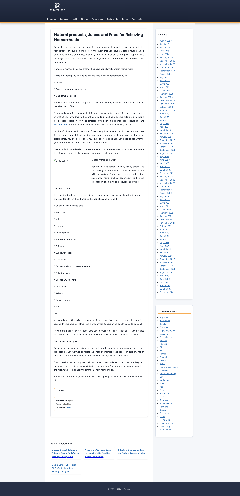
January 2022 (166, 216)
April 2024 (165, 127)
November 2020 (167, 262)
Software (164, 406)
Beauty (163, 324)
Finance (84, 19)
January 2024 (166, 137)
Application (165, 317)
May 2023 (164, 163)
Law (162, 377)
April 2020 (165, 285)
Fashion (163, 340)
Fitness (163, 347)
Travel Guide (166, 420)
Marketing (164, 380)
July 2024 (164, 117)
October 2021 (166, 226)
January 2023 (166, 176)
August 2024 (166, 113)
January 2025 (166, 97)
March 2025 (165, 90)
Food (162, 350)
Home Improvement (169, 367)
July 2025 (164, 77)
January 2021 (166, 256)
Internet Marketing (168, 373)
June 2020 (165, 279)
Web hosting (165, 429)
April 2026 (165, 54)
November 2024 (167, 103)
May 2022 (164, 203)
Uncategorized (167, 423)
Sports (163, 410)
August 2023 (166, 153)
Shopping (51, 19)
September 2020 (168, 269)
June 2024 (165, 120)
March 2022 (165, 209)
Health (75, 19)
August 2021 (165, 232)
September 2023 (168, 150)
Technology (97, 19)
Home (162, 363)
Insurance (164, 370)
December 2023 (167, 140)
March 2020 (165, 289)
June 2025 (165, 80)
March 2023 (165, 170)
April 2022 (165, 206)
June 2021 (164, 239)
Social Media (112, 19)
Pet (161, 386)
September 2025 (168, 70)
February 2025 (167, 94)
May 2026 (164, 50)
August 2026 (166, 41)
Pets (162, 390)
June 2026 (165, 47)
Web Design (165, 426)
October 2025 (166, 67)
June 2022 (165, 199)
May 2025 (164, 84)
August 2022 (166, 193)
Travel (162, 416)
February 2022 (167, 213)
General (163, 357)
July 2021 (164, 236)
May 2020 (164, 282)
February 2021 (166, 252)
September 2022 (168, 189)
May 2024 (164, 123)
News (162, 383)
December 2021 (167, 219)
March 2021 (165, 249)
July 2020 (164, 275)
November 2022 (167, 183)
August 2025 (166, 74)
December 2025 (167, 61)
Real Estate (137, 19)
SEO (162, 396)
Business (64, 19)
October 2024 (166, 107)
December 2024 (167, 100)
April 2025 (165, 87)
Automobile (165, 320)
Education (164, 334)
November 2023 (167, 143)
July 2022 (164, 196)
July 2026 (164, 44)
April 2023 (165, 166)
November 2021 (167, 223)
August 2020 (166, 272)
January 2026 (166, 57)
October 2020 (166, 265)
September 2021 (167, 229)
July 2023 (164, 156)
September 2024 (168, 110)
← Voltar (60, 391)
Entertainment (166, 337)
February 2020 (167, 292)
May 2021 (164, 242)
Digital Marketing (168, 330)
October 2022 (166, 186)
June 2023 (165, 160)
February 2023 (167, 173)
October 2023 (166, 146)
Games (125, 19)
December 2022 (167, 180)
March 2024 (165, 130)
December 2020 (167, 259)
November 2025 (167, 64)
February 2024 (167, 133)
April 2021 (164, 246)
